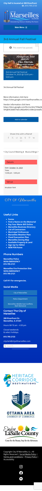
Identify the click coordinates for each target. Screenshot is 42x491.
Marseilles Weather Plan (19, 234)
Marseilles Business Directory (21, 227)
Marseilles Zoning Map (18, 240)
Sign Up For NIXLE (16, 245)
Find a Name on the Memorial (22, 222)
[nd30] (21, 478)
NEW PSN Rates (15, 247)
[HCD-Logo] (21, 375)
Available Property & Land (20, 242)
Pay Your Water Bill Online (20, 224)
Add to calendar (21, 119)
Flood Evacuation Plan (18, 237)
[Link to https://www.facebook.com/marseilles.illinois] (21, 473)
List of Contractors (16, 229)
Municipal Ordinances (18, 232)
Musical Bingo (31, 152)
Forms (11, 219)
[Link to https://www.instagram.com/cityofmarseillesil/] (21, 467)
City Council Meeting (14, 152)
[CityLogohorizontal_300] (21, 10)
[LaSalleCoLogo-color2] (21, 425)
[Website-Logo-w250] (21, 390)
